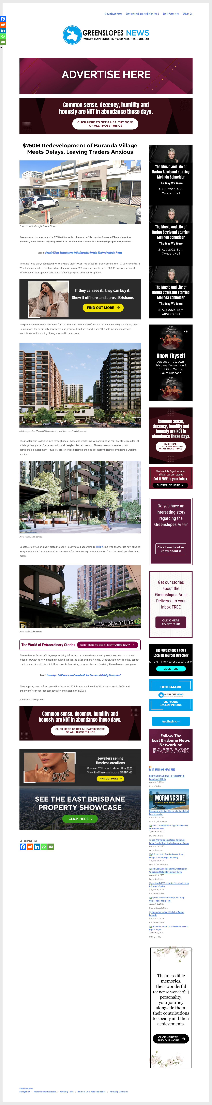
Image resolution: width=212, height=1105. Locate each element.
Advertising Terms (66, 1091)
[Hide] (1, 47)
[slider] (173, 399)
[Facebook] (23, 847)
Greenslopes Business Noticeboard (142, 13)
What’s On (188, 13)
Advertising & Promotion (119, 1091)
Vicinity (99, 546)
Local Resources (171, 13)
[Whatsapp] (44, 847)
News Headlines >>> (171, 721)
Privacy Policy (24, 1091)
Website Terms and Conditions (45, 1091)
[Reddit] (30, 847)
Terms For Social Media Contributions (91, 1091)
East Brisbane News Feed (162, 769)
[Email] (50, 847)
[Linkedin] (37, 847)
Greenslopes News (113, 13)
